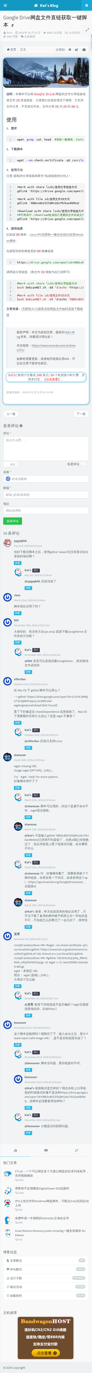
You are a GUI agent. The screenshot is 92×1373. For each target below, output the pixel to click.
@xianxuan (32, 806)
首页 (13, 49)
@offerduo (32, 741)
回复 (17, 563)
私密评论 (73, 464)
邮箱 (7, 488)
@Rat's (29, 835)
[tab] (15, 1150)
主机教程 (29, 36)
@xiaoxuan (32, 873)
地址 (6, 504)
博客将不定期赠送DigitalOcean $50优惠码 (42, 1188)
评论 (7, 433)
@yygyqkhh (32, 581)
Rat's (9, 32)
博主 (36, 570)
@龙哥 (29, 1004)
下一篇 (81, 414)
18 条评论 (74, 32)
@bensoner (32, 1063)
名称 (7, 472)
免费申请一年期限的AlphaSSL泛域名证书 (42, 1218)
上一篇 (10, 414)
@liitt (28, 661)
